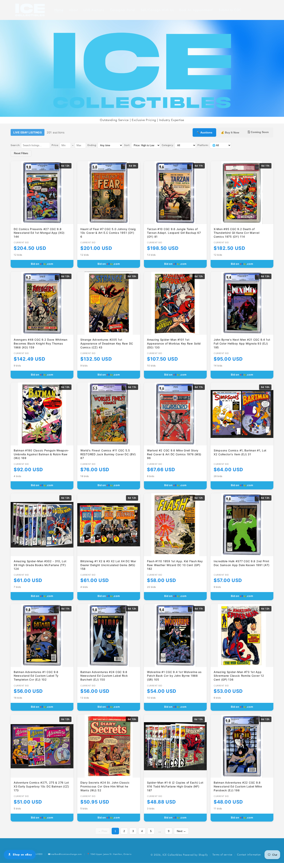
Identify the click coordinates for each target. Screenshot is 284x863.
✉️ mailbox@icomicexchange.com (65, 854)
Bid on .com (42, 263)
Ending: (92, 145)
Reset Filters (21, 153)
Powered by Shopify (195, 855)
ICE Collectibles (172, 855)
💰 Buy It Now (230, 132)
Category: (168, 145)
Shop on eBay (22, 854)
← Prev (102, 831)
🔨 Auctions (204, 132)
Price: (55, 145)
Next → (181, 831)
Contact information (249, 854)
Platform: (203, 145)
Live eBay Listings (27, 132)
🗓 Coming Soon (258, 132)
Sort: (127, 145)
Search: (15, 145)
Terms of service (222, 854)
